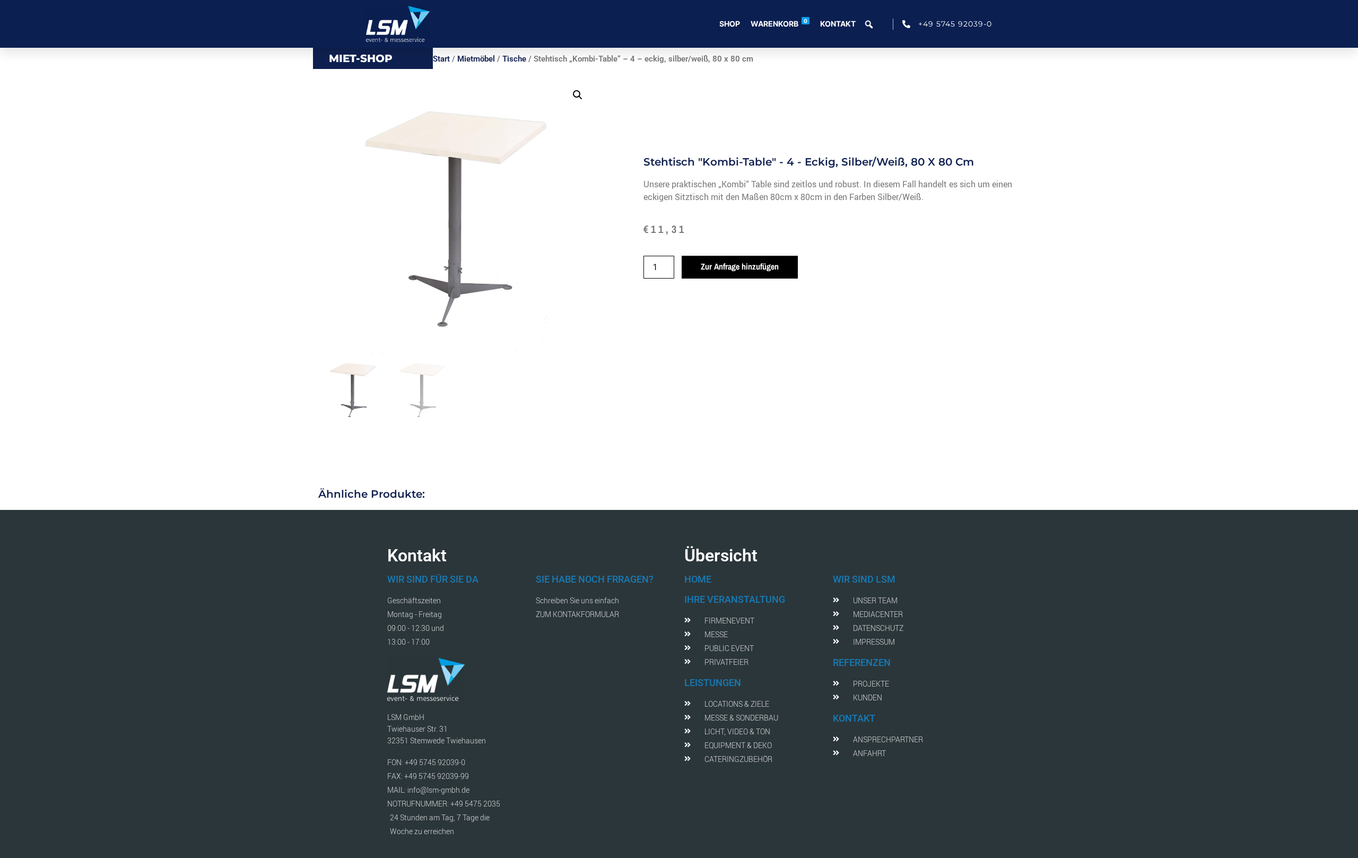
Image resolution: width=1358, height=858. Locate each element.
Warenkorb (779, 23)
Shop (729, 23)
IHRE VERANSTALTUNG (734, 599)
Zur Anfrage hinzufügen (740, 266)
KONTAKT (854, 718)
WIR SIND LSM (864, 579)
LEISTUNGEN (712, 682)
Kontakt (838, 23)
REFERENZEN (862, 662)
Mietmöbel (476, 59)
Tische (514, 59)
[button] (577, 95)
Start (441, 59)
